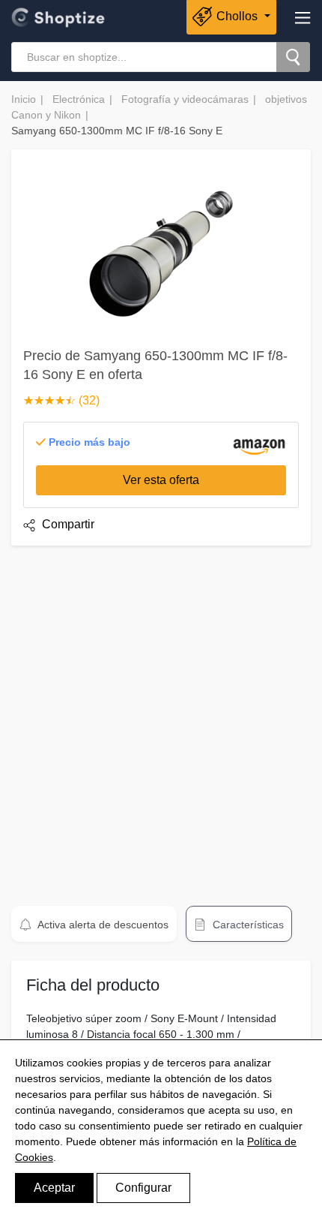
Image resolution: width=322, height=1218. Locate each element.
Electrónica (78, 99)
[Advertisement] (161, 719)
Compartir (66, 524)
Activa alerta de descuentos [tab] (101, 925)
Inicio (23, 99)
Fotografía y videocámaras (185, 99)
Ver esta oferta (161, 480)
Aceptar (54, 1187)
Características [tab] (247, 925)
